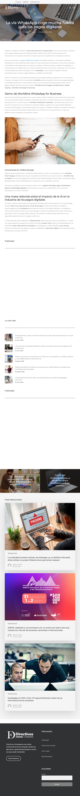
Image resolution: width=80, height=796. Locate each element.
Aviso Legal (45, 751)
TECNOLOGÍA (40, 17)
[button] (74, 8)
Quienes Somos (35, 2)
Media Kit (25, 2)
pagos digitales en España (30, 60)
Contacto (18, 2)
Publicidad (45, 740)
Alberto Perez (29, 32)
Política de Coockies (48, 745)
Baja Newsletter (47, 756)
